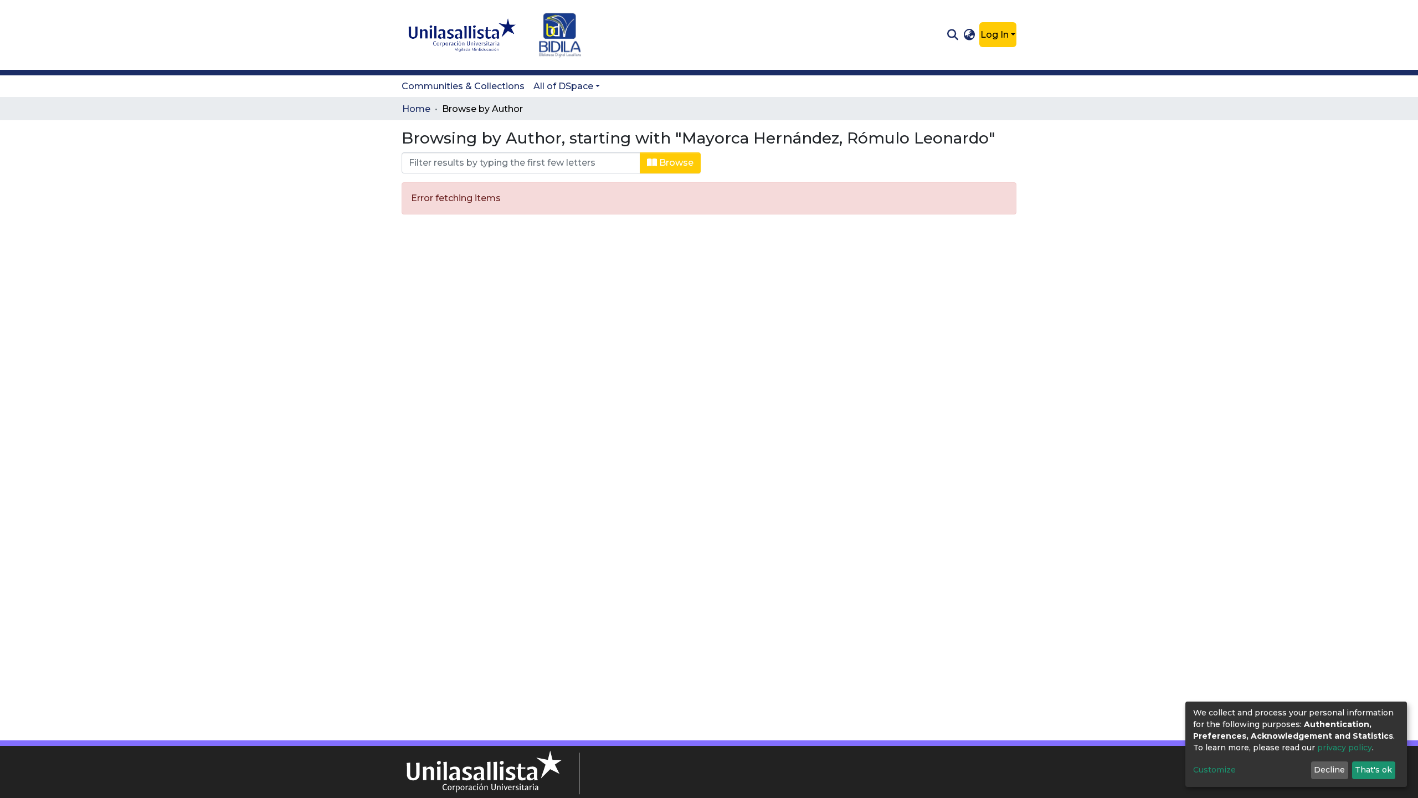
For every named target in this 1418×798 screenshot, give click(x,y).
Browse (675, 162)
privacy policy (1344, 748)
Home (416, 109)
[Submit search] (952, 35)
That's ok (1373, 770)
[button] (970, 35)
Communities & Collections (463, 86)
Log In (994, 34)
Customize (1214, 770)
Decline (1329, 770)
